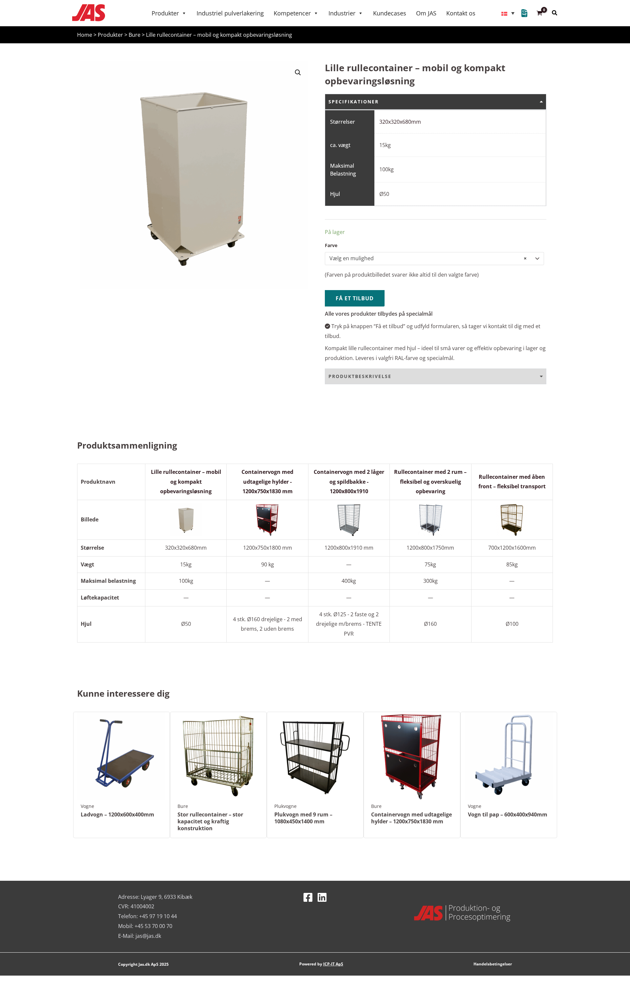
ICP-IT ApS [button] (333, 964)
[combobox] (434, 258)
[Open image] (297, 72)
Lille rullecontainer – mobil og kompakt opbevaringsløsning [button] (186, 481)
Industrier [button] (341, 13)
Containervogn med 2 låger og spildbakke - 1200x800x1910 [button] (349, 481)
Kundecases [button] (389, 13)
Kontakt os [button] (460, 13)
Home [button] (84, 34)
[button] (88, 12)
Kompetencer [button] (292, 13)
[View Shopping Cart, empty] (539, 13)
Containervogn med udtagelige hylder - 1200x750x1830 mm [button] (267, 481)
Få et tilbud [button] (355, 298)
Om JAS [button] (426, 13)
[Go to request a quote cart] (524, 14)
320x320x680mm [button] (400, 121)
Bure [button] (134, 34)
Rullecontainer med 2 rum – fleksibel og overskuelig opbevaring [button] (430, 481)
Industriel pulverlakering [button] (230, 13)
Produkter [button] (165, 13)
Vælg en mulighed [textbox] (428, 258)
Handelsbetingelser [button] (492, 964)
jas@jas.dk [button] (148, 935)
